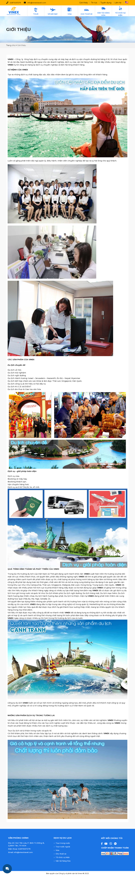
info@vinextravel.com (36, 3)
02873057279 (15, 3)
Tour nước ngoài (63, 847)
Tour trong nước (63, 843)
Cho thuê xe (61, 854)
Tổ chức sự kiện (63, 857)
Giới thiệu (83, 2)
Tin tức (94, 2)
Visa (57, 850)
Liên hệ (118, 2)
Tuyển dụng (105, 2)
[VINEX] (13, 10)
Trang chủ (10, 45)
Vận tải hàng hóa (63, 861)
